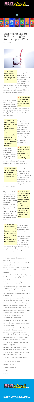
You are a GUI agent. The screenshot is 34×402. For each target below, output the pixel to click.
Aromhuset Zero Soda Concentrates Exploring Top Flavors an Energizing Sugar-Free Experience (16, 277)
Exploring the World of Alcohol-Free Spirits (15, 320)
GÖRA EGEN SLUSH (9, 365)
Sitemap (5, 373)
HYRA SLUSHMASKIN (9, 367)
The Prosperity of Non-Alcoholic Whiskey (15, 357)
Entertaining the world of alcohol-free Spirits (16, 303)
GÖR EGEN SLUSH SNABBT (11, 362)
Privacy (5, 370)
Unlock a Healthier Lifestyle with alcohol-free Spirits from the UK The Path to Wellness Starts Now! (16, 270)
